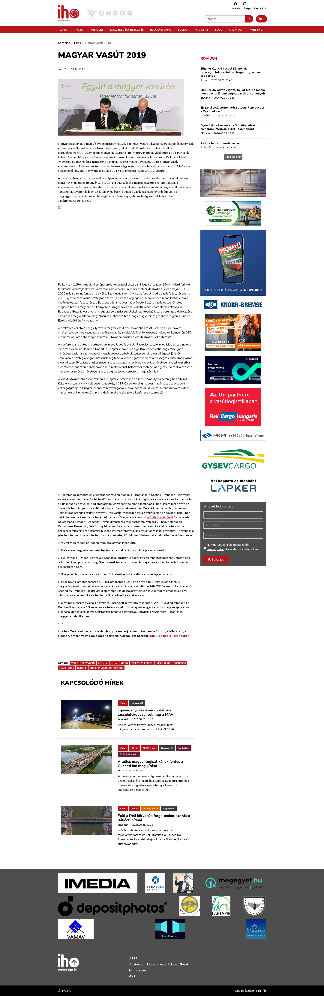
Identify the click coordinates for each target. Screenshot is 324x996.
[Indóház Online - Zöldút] (115, 13)
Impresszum (138, 970)
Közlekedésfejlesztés (127, 29)
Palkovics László (141, 663)
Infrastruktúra (150, 808)
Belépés (247, 8)
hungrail (82, 668)
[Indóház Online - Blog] (108, 13)
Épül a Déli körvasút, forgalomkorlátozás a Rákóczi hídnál (154, 818)
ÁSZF (133, 958)
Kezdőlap (64, 43)
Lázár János (163, 663)
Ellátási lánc (160, 29)
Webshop (257, 29)
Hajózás (201, 29)
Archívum (236, 29)
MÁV (114, 663)
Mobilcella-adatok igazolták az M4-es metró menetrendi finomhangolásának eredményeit (232, 92)
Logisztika (183, 748)
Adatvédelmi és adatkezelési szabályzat (158, 964)
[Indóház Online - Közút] (101, 13)
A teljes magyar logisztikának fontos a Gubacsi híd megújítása (150, 763)
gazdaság (180, 663)
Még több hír (233, 157)
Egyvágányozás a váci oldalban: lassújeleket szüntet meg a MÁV (145, 712)
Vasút (64, 29)
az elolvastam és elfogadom (232, 547)
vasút (74, 663)
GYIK (132, 976)
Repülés (97, 29)
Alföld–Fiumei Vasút (160, 517)
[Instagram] (243, 3)
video (124, 663)
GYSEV (103, 663)
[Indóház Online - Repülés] (92, 13)
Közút (80, 29)
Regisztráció (260, 8)
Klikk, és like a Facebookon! (170, 636)
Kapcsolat (236, 8)
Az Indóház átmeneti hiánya (220, 143)
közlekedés (66, 668)
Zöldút (183, 29)
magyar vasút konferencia (106, 668)
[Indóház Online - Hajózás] (123, 13)
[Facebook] (234, 3)
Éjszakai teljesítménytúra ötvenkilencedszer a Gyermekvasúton (232, 109)
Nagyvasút (137, 702)
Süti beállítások (245, 991)
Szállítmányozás (129, 754)
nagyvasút (88, 663)
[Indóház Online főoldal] (130, 13)
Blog (218, 29)
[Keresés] (249, 18)
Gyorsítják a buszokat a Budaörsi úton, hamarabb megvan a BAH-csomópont (228, 127)
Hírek (77, 43)
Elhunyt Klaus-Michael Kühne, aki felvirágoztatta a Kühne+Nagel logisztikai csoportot (230, 72)
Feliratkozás (216, 560)
